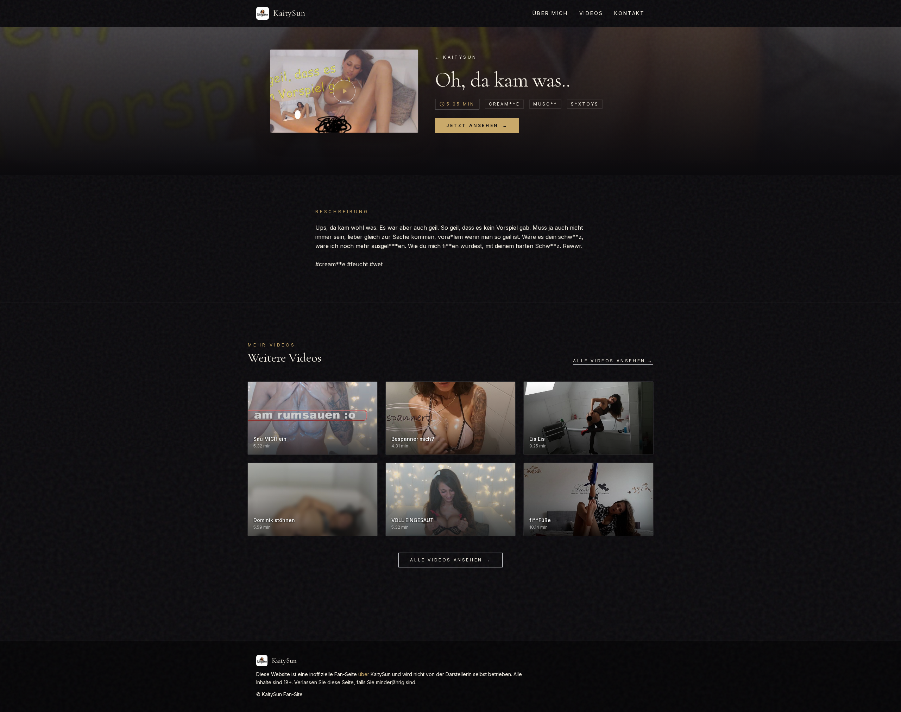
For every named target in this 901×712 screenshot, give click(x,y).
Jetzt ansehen (477, 125)
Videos (591, 13)
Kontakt (629, 13)
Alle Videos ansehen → (613, 360)
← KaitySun (456, 57)
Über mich (550, 13)
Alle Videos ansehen (450, 559)
